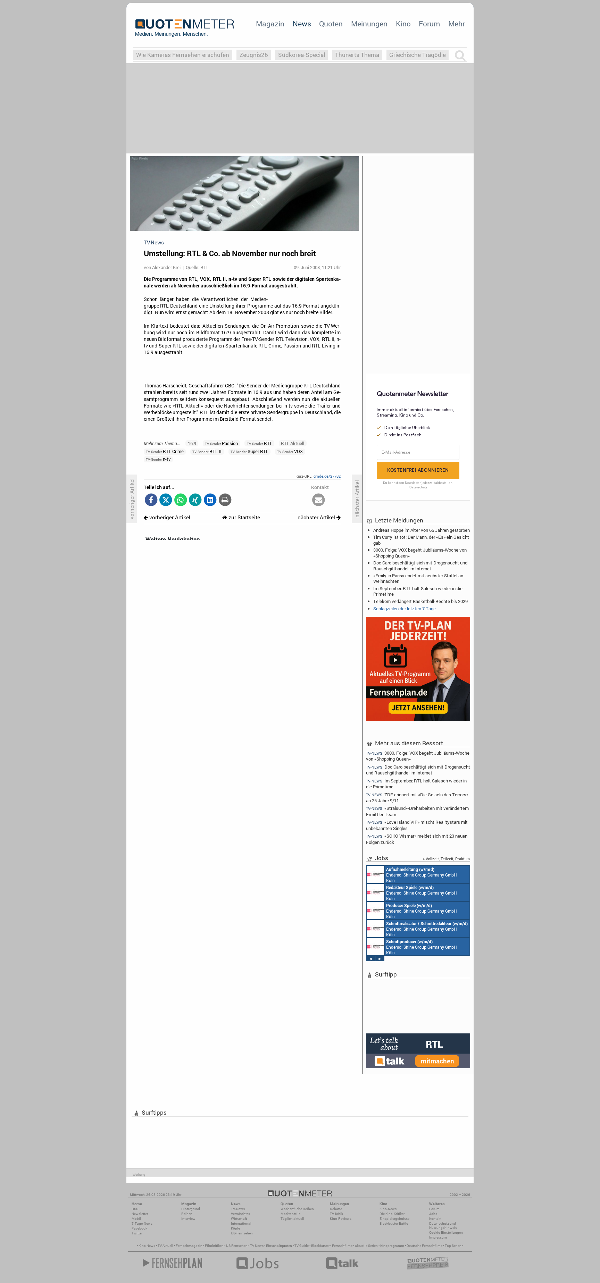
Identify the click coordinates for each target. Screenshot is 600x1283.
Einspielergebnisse (394, 1218)
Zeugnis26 (254, 55)
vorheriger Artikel (169, 517)
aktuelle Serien (366, 1245)
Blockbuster (320, 1245)
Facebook (139, 1228)
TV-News (238, 1209)
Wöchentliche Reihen (297, 1209)
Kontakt (435, 1218)
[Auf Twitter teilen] (165, 500)
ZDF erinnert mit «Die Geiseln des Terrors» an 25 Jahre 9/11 (417, 797)
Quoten (331, 23)
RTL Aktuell (292, 443)
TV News (257, 1245)
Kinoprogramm (392, 1245)
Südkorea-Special (301, 55)
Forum (429, 23)
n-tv (158, 459)
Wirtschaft (239, 1218)
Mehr (456, 23)
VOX (290, 451)
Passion (221, 443)
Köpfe (235, 1228)
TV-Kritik (336, 1213)
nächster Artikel (317, 517)
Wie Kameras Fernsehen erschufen (182, 55)
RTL (259, 443)
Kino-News (388, 1209)
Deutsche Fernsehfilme (424, 1245)
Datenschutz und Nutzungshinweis (443, 1225)
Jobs (433, 1213)
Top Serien (453, 1245)
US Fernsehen (237, 1245)
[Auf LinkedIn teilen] (210, 500)
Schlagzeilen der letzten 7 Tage (404, 608)
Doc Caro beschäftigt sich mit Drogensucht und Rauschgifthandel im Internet (420, 565)
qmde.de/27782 (327, 476)
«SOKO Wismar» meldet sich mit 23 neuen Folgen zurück (416, 839)
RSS (135, 1209)
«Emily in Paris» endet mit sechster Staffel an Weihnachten (418, 578)
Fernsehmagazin (189, 1245)
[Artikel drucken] (224, 500)
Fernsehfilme (342, 1245)
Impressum (438, 1237)
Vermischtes (240, 1213)
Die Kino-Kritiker (392, 1213)
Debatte (336, 1209)
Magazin (270, 23)
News (302, 23)
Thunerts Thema (357, 55)
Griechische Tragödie (417, 55)
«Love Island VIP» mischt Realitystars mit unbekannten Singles (417, 825)
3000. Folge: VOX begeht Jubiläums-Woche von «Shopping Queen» (420, 553)
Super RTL (249, 451)
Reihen (186, 1213)
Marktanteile (290, 1213)
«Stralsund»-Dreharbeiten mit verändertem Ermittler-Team (417, 811)
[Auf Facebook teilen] (151, 500)
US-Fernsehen (242, 1233)
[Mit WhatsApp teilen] (180, 500)
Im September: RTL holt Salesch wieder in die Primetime (417, 591)
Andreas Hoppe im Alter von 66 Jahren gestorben (421, 530)
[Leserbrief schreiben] (318, 500)
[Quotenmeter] (185, 27)
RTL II (207, 451)
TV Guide (301, 1245)
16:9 (192, 443)
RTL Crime (165, 451)
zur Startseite (243, 517)
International (241, 1223)
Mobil (136, 1218)
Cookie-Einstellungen (446, 1232)
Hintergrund (190, 1209)
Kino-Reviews (340, 1218)
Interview (188, 1218)
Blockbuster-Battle (394, 1223)
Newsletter (140, 1213)
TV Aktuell (165, 1245)
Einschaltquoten (279, 1245)
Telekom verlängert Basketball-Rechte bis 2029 (420, 601)
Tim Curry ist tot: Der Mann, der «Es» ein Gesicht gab (421, 540)
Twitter (137, 1233)
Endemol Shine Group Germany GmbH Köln (421, 874)
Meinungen (369, 23)
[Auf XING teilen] (195, 500)
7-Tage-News (142, 1223)
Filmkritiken (214, 1245)
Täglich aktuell (292, 1218)
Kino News (147, 1245)
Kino (403, 23)
